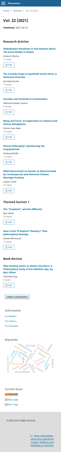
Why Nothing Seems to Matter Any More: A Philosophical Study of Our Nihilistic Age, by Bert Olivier (28, 269)
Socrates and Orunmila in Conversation (25, 98)
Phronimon (14, 3)
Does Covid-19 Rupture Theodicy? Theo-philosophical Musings (25, 232)
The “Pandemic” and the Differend (22, 209)
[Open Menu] (3, 3)
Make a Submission (17, 296)
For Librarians (11, 325)
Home (6, 10)
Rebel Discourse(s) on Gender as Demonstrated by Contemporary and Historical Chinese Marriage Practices (29, 174)
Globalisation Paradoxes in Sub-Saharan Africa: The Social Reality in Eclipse (29, 50)
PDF (10, 65)
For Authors (10, 321)
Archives (17, 10)
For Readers (10, 316)
